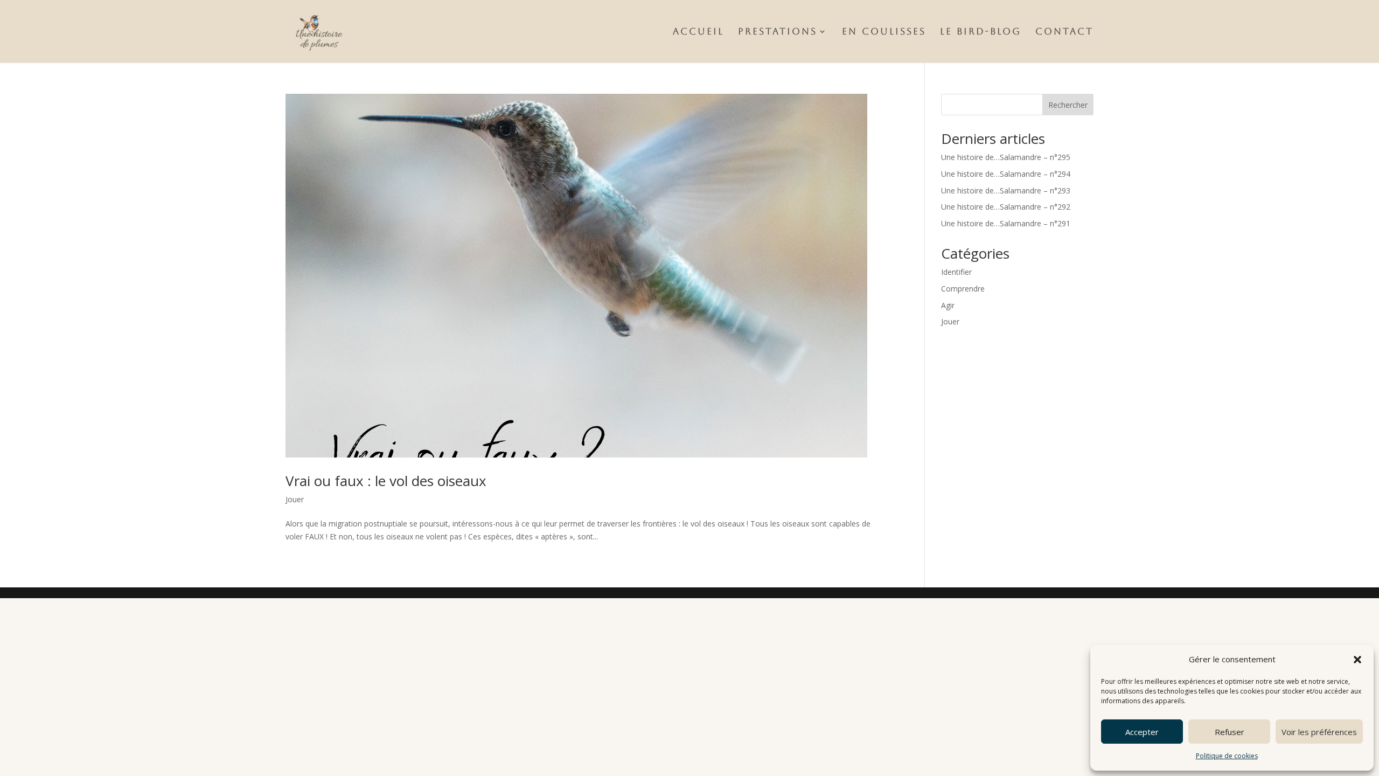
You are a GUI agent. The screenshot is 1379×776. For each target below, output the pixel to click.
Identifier (956, 272)
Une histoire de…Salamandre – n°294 (1005, 174)
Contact (1064, 32)
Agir (948, 305)
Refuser (1229, 731)
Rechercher (1068, 105)
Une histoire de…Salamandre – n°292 (1005, 207)
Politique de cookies (1227, 755)
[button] (1357, 659)
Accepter (1142, 731)
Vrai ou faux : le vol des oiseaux (385, 480)
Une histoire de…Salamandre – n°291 (1005, 223)
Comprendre (963, 288)
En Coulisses (884, 32)
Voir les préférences (1319, 731)
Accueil (698, 32)
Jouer (294, 499)
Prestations (777, 32)
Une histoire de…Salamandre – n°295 (1005, 157)
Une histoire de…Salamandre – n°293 (1005, 190)
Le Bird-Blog (980, 32)
